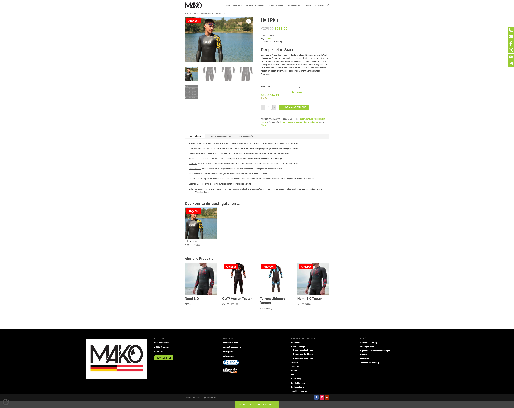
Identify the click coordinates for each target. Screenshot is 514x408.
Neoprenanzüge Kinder (303, 358)
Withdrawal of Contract (257, 404)
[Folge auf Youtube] (327, 397)
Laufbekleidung (298, 383)
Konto (308, 5)
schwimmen (305, 122)
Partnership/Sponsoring (256, 5)
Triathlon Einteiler (299, 391)
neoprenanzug (293, 122)
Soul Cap (295, 366)
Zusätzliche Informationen (220, 136)
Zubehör (294, 362)
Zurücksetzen (297, 92)
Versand (268, 38)
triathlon (314, 122)
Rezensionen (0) (246, 136)
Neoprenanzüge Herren (212, 13)
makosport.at (228, 351)
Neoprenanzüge (196, 13)
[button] (248, 21)
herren (283, 122)
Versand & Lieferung (368, 342)
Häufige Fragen (293, 5)
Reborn (294, 370)
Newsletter (164, 357)
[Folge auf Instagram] (322, 397)
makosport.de (229, 356)
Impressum (364, 358)
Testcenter (237, 5)
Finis (293, 374)
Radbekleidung (297, 387)
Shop (227, 5)
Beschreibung (195, 136)
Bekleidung (296, 378)
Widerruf (363, 354)
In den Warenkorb (294, 107)
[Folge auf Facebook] (316, 397)
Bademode (296, 342)
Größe (264, 86)
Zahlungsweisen (367, 346)
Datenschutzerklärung (369, 362)
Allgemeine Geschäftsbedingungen (375, 350)
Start (186, 13)
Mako (263, 125)
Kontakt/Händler (276, 5)
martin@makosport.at (232, 347)
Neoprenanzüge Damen (303, 350)
